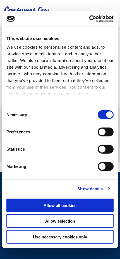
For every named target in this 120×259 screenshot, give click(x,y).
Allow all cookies (60, 205)
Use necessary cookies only (60, 236)
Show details (90, 188)
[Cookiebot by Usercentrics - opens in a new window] (89, 19)
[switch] (106, 131)
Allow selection (60, 221)
